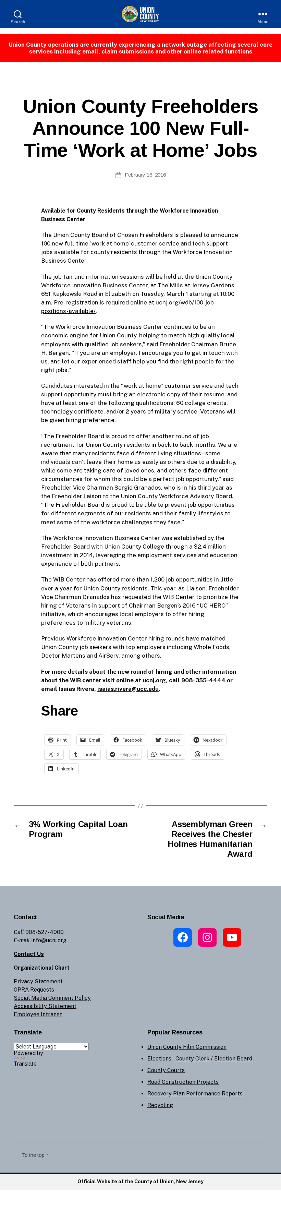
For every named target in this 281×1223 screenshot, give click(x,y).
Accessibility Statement (45, 1006)
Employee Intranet (38, 1014)
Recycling (160, 1105)
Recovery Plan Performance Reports (195, 1093)
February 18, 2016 (145, 175)
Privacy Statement (38, 981)
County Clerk (192, 1058)
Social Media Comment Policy (52, 998)
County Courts (166, 1070)
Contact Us (29, 954)
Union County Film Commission (187, 1047)
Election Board (233, 1058)
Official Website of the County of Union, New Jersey (140, 1181)
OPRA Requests (34, 989)
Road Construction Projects (183, 1082)
